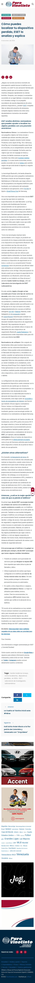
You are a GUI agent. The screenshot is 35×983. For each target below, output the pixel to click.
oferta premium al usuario (21, 440)
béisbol (8, 829)
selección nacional (15, 851)
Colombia (28, 829)
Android (17, 312)
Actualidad (6, 15)
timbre (22, 163)
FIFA (18, 835)
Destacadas (6, 18)
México (12, 845)
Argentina (4, 826)
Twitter (5, 660)
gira (2, 839)
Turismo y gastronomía (24, 967)
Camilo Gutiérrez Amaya (19, 673)
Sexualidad (12, 967)
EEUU (25, 832)
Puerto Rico (4, 848)
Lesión (3, 843)
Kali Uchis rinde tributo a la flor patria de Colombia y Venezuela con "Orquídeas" (17, 729)
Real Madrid (12, 848)
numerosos (5, 265)
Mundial (25, 843)
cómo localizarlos (11, 676)
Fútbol (28, 835)
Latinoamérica (10, 683)
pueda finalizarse (22, 332)
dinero (16, 832)
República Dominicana (22, 848)
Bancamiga (11, 826)
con (10, 312)
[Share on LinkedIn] (10, 77)
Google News (28, 652)
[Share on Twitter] (6, 77)
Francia (22, 835)
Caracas (21, 829)
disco (21, 832)
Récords (4, 967)
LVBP (14, 843)
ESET (24, 106)
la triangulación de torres (18, 457)
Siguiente (7, 723)
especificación (8, 317)
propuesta (16, 314)
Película (25, 845)
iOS (12, 312)
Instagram (12, 660)
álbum (10, 858)
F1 (15, 835)
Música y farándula (25, 964)
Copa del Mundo (7, 832)
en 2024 (15, 678)
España (29, 832)
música (17, 846)
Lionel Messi (9, 843)
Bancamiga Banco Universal (23, 826)
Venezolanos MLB (8, 855)
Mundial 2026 (5, 845)
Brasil (3, 829)
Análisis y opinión (19, 15)
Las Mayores (25, 839)
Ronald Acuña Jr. (5, 851)
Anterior (11, 707)
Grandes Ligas (11, 838)
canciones (15, 829)
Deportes (24, 962)
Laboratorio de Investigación (15, 681)
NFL (21, 845)
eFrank (29, 976)
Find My (26, 189)
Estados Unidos (7, 835)
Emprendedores (18, 18)
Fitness (16, 964)
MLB (19, 842)
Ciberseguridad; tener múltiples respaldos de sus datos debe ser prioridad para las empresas (16, 631)
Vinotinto (4, 858)
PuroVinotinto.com (11, 976)
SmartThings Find (12, 191)
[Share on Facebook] (2, 77)
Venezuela (22, 854)
